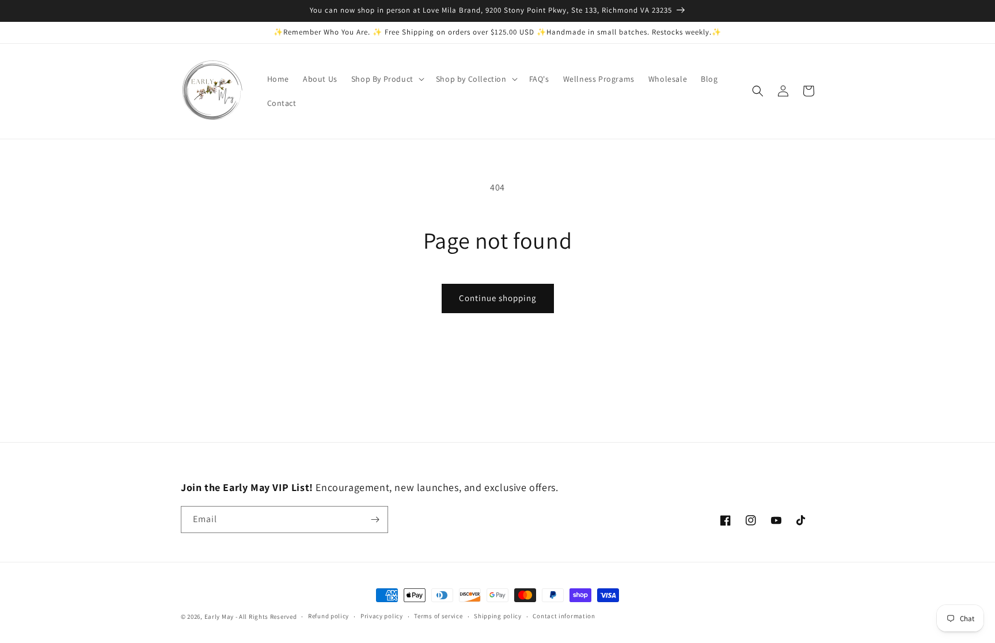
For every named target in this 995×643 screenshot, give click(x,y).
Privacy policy (381, 616)
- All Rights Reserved (266, 616)
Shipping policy (498, 616)
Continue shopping (498, 297)
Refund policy (328, 616)
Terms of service (438, 616)
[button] (386, 79)
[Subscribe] (375, 519)
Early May (219, 616)
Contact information (564, 616)
